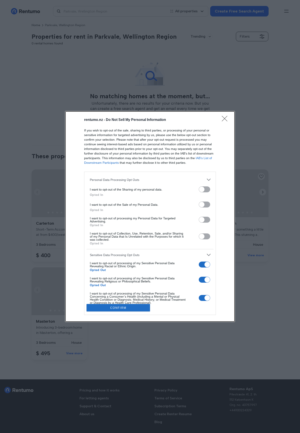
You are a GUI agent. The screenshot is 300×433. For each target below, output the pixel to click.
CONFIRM (118, 307)
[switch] (204, 189)
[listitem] (150, 179)
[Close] (226, 120)
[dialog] (150, 216)
